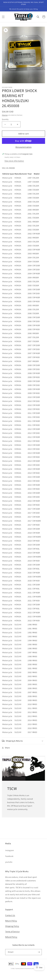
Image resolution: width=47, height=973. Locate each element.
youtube (8, 862)
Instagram (9, 850)
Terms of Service (12, 931)
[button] (3, 17)
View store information (14, 161)
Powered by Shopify (30, 968)
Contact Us (10, 915)
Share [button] (7, 748)
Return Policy (11, 920)
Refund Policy (11, 937)
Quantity (5, 119)
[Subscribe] (39, 952)
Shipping (4, 115)
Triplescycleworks (20, 968)
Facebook (9, 856)
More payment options (24, 147)
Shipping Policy (12, 926)
